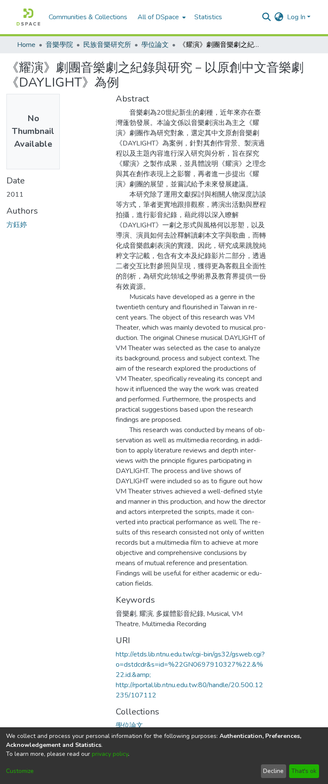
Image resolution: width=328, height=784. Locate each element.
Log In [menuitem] (296, 17)
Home (26, 44)
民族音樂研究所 (107, 44)
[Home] (28, 17)
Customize (20, 771)
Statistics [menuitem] (208, 17)
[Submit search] (266, 17)
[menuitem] (161, 17)
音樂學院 (59, 44)
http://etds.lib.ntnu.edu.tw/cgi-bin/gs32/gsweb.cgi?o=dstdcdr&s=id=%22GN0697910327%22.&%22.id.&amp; (190, 664)
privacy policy (110, 754)
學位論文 (155, 44)
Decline (273, 771)
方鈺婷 (16, 224)
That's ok (303, 771)
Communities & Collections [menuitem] (88, 17)
